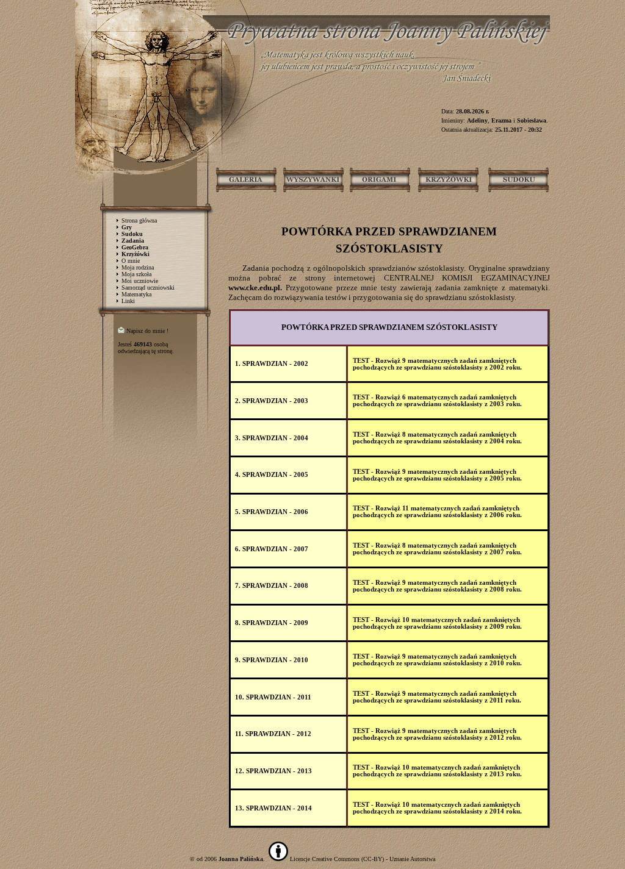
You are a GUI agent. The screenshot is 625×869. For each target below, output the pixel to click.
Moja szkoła (136, 274)
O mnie (130, 260)
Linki (128, 301)
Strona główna (139, 220)
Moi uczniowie (139, 280)
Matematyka (136, 294)
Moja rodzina (137, 267)
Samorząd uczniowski (148, 287)
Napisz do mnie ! (147, 330)
